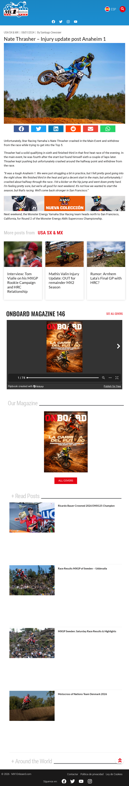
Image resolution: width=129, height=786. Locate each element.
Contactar (72, 774)
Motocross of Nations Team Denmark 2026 (82, 694)
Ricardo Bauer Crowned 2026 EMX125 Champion (86, 505)
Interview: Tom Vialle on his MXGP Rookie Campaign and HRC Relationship (22, 282)
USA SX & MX (11, 32)
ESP (113, 9)
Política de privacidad (91, 774)
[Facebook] (53, 21)
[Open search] (123, 9)
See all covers (114, 314)
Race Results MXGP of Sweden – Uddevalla (82, 568)
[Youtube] (75, 21)
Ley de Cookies (114, 774)
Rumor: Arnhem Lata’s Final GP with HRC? (106, 278)
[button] (21, 128)
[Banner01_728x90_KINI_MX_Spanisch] (64, 210)
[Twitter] (60, 21)
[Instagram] (68, 21)
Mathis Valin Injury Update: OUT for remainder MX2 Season (64, 280)
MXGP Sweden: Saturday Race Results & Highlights (87, 631)
